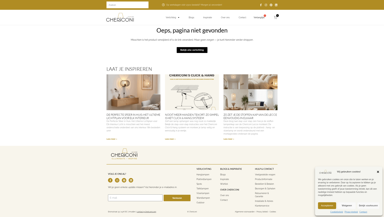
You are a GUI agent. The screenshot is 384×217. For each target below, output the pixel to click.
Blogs (191, 17)
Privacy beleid (262, 212)
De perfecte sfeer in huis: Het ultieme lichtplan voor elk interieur (133, 116)
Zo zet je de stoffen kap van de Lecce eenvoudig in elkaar (250, 116)
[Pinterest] (271, 5)
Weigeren (347, 205)
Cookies (273, 212)
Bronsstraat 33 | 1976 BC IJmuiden (121, 212)
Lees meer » (111, 139)
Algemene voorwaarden (244, 212)
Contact (363, 212)
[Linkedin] (276, 5)
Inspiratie (207, 17)
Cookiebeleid (336, 212)
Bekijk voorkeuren (368, 205)
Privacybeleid (351, 212)
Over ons (225, 17)
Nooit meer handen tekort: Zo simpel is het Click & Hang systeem (192, 116)
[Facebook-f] (261, 5)
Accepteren (327, 205)
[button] (378, 171)
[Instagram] (266, 5)
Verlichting (171, 17)
